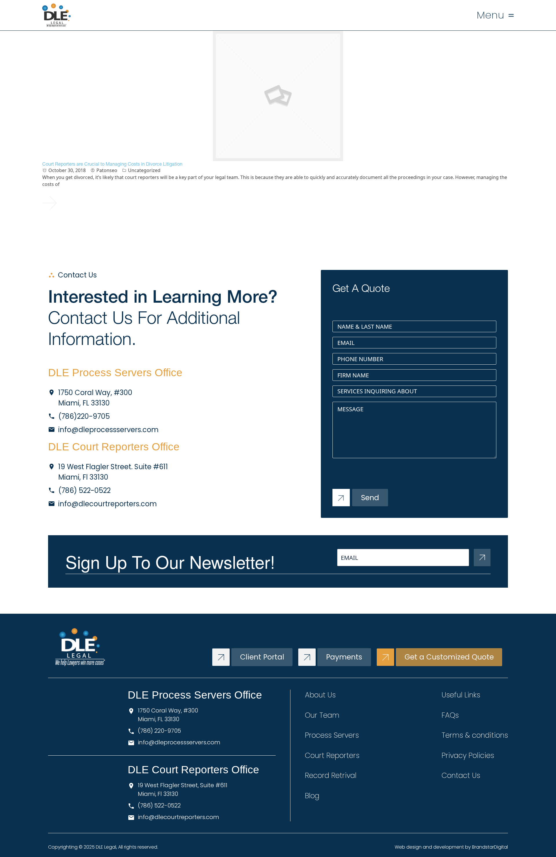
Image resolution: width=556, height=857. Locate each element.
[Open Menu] (511, 15)
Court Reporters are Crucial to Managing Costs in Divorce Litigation (112, 164)
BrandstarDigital (490, 847)
